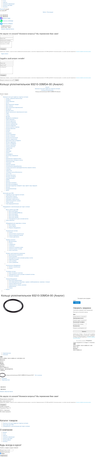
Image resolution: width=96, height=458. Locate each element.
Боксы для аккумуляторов (15, 280)
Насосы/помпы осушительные (16, 233)
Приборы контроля (10, 239)
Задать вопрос (4, 53)
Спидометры (12, 244)
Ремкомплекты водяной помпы (13, 158)
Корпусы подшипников (11, 139)
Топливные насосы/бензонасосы (14, 172)
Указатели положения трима (16, 247)
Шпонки (8, 187)
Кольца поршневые (11, 134)
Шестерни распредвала (12, 184)
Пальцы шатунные (10, 146)
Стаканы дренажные (14, 236)
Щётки (7, 190)
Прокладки (8, 151)
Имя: (74, 314)
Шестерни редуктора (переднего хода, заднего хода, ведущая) (21, 185)
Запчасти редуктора (11, 125)
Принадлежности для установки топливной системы (22, 274)
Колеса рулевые (13, 256)
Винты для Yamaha (13, 217)
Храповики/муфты (10, 178)
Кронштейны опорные (11, 196)
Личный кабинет (7, 440)
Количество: (76, 326)
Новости (5, 2)
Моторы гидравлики (11, 142)
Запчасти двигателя (11, 121)
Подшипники (9, 148)
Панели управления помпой (16, 235)
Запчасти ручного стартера (12, 127)
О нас (4, 1)
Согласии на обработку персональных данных (83, 51)
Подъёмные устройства (12, 197)
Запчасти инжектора (11, 122)
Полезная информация (9, 4)
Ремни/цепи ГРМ (10, 161)
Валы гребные (9, 106)
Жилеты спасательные (14, 267)
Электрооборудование (11, 279)
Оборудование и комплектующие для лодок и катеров (16, 206)
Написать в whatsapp (8, 21)
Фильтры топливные (11, 176)
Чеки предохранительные (12, 203)
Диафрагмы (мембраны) (12, 118)
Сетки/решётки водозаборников (14, 166)
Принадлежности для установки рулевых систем (21, 258)
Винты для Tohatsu (13, 215)
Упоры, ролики (9, 202)
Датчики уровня (13, 241)
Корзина (2, 9)
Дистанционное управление (16, 255)
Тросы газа (8, 173)
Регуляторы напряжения (12, 155)
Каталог (5, 432)
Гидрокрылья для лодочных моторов (15, 194)
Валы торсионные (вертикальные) (14, 107)
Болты (7, 103)
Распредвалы (9, 154)
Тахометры (11, 245)
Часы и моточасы (13, 250)
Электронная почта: (78, 318)
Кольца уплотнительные (12, 137)
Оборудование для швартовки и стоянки (16, 223)
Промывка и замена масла (12, 199)
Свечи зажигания (10, 220)
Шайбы (8, 179)
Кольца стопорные (10, 136)
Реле (7, 157)
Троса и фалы (12, 226)
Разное (8, 152)
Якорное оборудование (15, 227)
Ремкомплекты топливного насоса (14, 160)
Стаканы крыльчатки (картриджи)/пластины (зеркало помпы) (21, 167)
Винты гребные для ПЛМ (12, 209)
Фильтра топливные (14, 276)
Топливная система (11, 271)
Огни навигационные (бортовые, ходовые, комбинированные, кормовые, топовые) (29, 282)
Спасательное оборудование (13, 265)
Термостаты (9, 170)
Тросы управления (13, 262)
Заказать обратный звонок (7, 29)
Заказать (77, 302)
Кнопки (7, 131)
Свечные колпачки (10, 164)
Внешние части (10, 110)
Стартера (8, 169)
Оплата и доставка (7, 5)
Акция (2, 453)
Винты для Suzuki (13, 214)
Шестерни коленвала (11, 182)
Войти (44, 12)
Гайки (7, 113)
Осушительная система (12, 230)
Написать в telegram (8, 23)
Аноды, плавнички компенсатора (14, 98)
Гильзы (7, 115)
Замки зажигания (10, 119)
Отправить (3, 49)
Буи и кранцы (12, 224)
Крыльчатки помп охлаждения (13, 140)
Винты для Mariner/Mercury (15, 212)
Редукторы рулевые (14, 259)
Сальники (8, 163)
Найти (16, 80)
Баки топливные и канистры (16, 273)
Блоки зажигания (10, 101)
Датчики (8, 116)
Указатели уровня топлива (15, 248)
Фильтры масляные (11, 175)
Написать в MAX (6, 18)
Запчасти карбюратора (11, 124)
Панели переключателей (15, 283)
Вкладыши (8, 109)
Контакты (5, 7)
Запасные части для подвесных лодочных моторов (15, 97)
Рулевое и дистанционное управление (15, 253)
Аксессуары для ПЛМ (8, 193)
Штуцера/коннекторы (11, 188)
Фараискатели (12, 286)
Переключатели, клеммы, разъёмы (17, 285)
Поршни (8, 149)
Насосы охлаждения (11, 143)
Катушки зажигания (10, 128)
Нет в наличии (38, 375)
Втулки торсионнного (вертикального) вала (16, 112)
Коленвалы (8, 133)
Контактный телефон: (79, 322)
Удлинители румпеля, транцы (13, 200)
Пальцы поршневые (11, 145)
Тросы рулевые (13, 261)
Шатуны (8, 181)
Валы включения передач (12, 104)
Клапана (8, 130)
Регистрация (50, 12)
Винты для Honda (13, 211)
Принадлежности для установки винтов (18, 218)
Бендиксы (8, 100)
